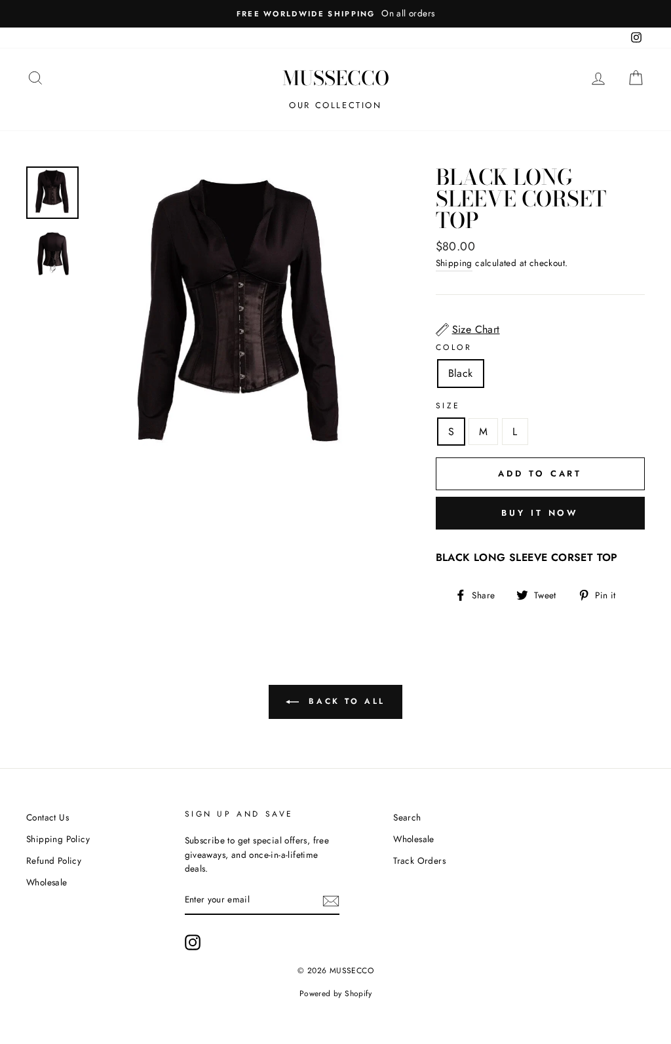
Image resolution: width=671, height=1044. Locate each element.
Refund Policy (53, 860)
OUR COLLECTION (335, 105)
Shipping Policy (58, 838)
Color (454, 347)
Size (448, 406)
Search (407, 817)
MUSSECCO (335, 78)
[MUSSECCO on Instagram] (193, 942)
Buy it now (540, 513)
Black (460, 373)
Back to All (344, 700)
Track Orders (419, 860)
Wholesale (46, 882)
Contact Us (47, 817)
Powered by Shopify (335, 993)
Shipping (454, 262)
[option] (335, 14)
